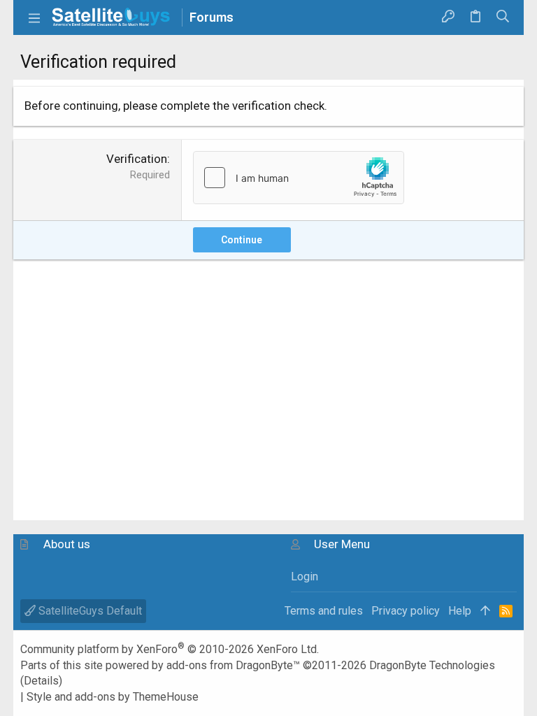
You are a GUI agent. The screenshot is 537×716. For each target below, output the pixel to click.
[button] (34, 17)
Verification (136, 159)
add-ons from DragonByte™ (233, 665)
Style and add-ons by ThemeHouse (113, 696)
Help (459, 610)
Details (41, 680)
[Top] (485, 611)
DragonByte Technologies (432, 665)
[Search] (503, 17)
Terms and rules (324, 610)
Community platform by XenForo (169, 649)
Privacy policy (405, 610)
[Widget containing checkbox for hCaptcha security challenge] (298, 177)
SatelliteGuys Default (89, 610)
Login (304, 576)
